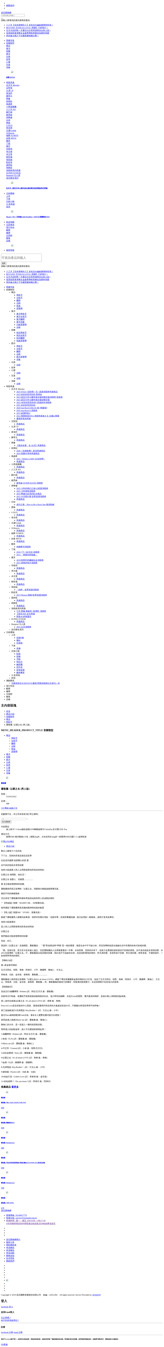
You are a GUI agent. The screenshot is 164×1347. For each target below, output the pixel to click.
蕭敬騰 (3, 783)
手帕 (18, 659)
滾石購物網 (6, 13)
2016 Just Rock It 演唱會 (26, 410)
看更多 (15, 1087)
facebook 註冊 (7, 1332)
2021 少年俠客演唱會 (25, 491)
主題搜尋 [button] (10, 225)
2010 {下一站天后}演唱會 (27, 552)
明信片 (19, 662)
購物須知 (10, 1256)
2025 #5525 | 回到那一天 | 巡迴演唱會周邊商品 (37, 392)
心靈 (8, 768)
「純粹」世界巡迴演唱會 (27, 590)
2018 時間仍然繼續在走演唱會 (30, 560)
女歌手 (19, 298)
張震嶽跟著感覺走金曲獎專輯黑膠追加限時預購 (27, 33)
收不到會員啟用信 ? (10, 1320)
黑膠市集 (10, 40)
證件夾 (19, 667)
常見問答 (10, 1258)
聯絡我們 (10, 1261)
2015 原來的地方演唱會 (26, 563)
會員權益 (10, 1250)
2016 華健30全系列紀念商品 (29, 494)
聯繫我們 (10, 5)
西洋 (8, 760)
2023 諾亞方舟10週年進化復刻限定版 (33, 400)
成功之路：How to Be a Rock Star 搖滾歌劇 (35, 504)
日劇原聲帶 (21, 325)
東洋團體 (20, 319)
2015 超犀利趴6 (23, 413)
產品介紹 (10, 714)
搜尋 (3, 263)
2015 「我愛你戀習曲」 (26, 555)
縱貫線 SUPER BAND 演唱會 (29, 483)
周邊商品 (20, 424)
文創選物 (10, 193)
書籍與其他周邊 (23, 419)
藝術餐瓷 (20, 672)
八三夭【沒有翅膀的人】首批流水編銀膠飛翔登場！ (29, 25)
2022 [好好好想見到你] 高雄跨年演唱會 (34, 402)
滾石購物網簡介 (13, 1239)
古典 (8, 762)
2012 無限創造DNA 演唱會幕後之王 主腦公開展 (37, 416)
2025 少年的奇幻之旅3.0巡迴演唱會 (32, 488)
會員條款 (10, 1247)
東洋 (8, 754)
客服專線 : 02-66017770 (16, 1215)
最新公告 (10, 1242)
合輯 (18, 303)
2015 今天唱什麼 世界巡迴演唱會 (31, 496)
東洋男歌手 (21, 314)
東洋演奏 (20, 322)
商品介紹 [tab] (10, 846)
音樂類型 (10, 43)
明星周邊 (10, 82)
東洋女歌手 (21, 316)
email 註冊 (18, 1332)
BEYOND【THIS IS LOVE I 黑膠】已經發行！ (27, 28)
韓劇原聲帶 (21, 341)
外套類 (19, 643)
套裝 (18, 306)
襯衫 (18, 640)
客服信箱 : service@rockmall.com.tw (21, 1218)
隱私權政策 (11, 1245)
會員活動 (10, 1253)
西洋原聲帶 (21, 357)
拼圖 (18, 656)
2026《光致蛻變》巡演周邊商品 (30, 451)
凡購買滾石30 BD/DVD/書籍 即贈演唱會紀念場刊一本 (35, 683)
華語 (8, 719)
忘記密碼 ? (6, 1318)
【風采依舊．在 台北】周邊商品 (31, 445)
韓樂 (8, 757)
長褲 (18, 648)
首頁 (8, 711)
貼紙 (18, 654)
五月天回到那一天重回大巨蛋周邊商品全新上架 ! (28, 30)
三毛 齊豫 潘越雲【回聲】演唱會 (31, 611)
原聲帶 (19, 308)
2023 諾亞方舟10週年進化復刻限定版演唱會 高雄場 (39, 397)
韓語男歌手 (21, 333)
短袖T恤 (20, 638)
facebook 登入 (7, 1307)
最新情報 (10, 250)
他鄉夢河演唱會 (23, 547)
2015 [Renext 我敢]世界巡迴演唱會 (31, 595)
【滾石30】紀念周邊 (25, 614)
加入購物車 (6, 822)
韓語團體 (20, 338)
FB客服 (4, 1344)
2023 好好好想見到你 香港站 (29, 394)
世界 (8, 765)
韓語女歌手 (21, 335)
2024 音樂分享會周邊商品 (27, 453)
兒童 (8, 770)
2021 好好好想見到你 (25, 405)
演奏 (18, 359)
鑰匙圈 (19, 664)
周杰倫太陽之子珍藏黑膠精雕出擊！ (22, 36)
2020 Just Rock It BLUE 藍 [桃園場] (31, 408)
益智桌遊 (20, 670)
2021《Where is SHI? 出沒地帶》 (30, 459)
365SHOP (96, 1295)
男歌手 (19, 295)
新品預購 (10, 222)
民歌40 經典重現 (23, 616)
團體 (18, 300)
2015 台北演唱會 (23, 627)
